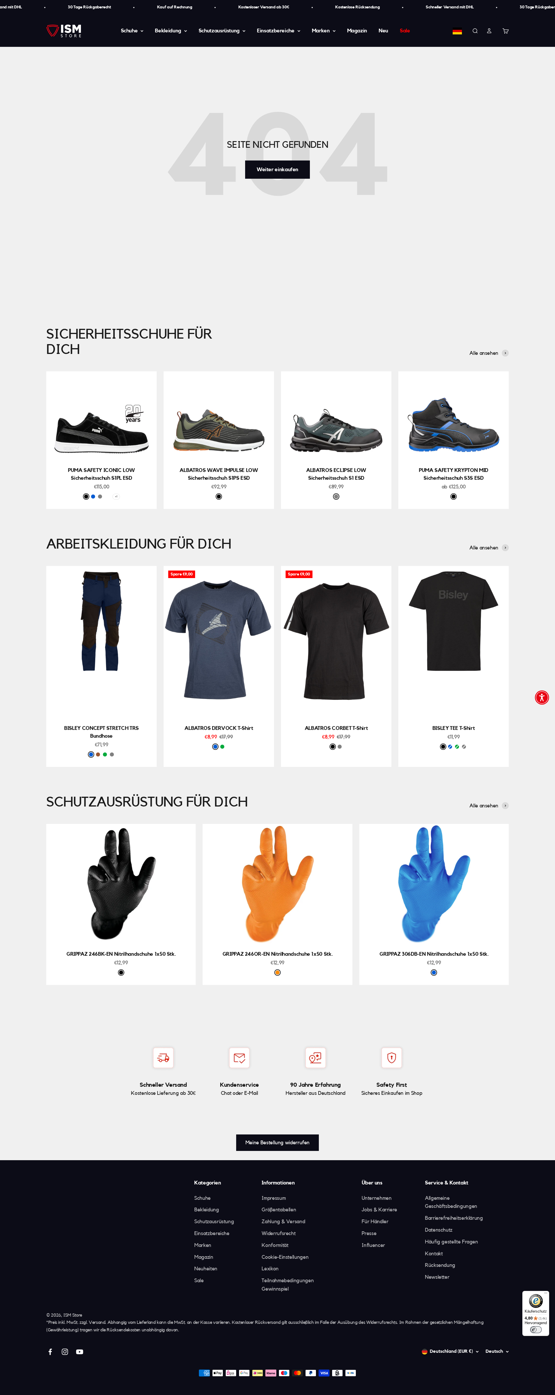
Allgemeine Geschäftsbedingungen (451, 1202)
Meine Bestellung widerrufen (277, 1142)
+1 (116, 496)
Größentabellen (279, 1209)
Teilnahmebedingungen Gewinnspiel (288, 1284)
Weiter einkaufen (277, 169)
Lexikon (270, 1268)
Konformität (275, 1245)
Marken (321, 30)
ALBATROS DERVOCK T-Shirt (218, 728)
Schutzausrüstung (219, 30)
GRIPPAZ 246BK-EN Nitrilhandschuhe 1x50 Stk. (121, 954)
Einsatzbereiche (276, 30)
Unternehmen (376, 1198)
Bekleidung (168, 30)
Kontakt (434, 1253)
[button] (542, 697)
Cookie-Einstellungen (285, 1257)
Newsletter (437, 1277)
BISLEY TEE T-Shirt (453, 728)
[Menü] (545, 1294)
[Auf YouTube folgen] (80, 1352)
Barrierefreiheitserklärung (454, 1218)
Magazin (357, 30)
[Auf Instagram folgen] (65, 1352)
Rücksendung (440, 1265)
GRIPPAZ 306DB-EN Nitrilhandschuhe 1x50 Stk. (434, 954)
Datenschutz (438, 1229)
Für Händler (375, 1221)
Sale (405, 30)
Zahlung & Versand (283, 1221)
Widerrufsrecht (278, 1233)
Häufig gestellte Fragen (451, 1241)
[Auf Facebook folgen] (50, 1352)
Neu (383, 30)
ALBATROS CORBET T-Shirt (336, 728)
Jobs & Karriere (379, 1209)
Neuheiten (205, 1268)
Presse (369, 1233)
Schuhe (129, 30)
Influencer (373, 1245)
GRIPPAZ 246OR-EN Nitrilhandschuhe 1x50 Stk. (278, 954)
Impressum (274, 1198)
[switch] (536, 1329)
